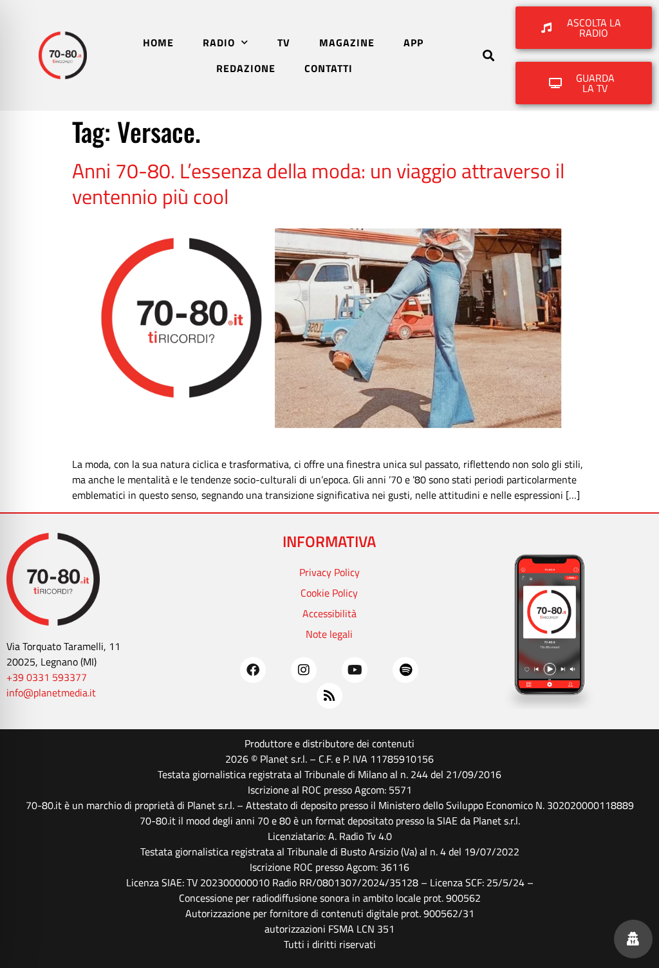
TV (283, 42)
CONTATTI (328, 68)
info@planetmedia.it (51, 692)
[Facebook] (253, 670)
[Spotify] (405, 670)
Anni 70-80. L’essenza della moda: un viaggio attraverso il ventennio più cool (318, 183)
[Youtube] (354, 670)
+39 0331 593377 (46, 677)
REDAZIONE (245, 68)
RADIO (219, 42)
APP (413, 42)
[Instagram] (304, 670)
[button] (488, 55)
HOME (158, 42)
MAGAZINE (347, 42)
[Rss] (329, 696)
